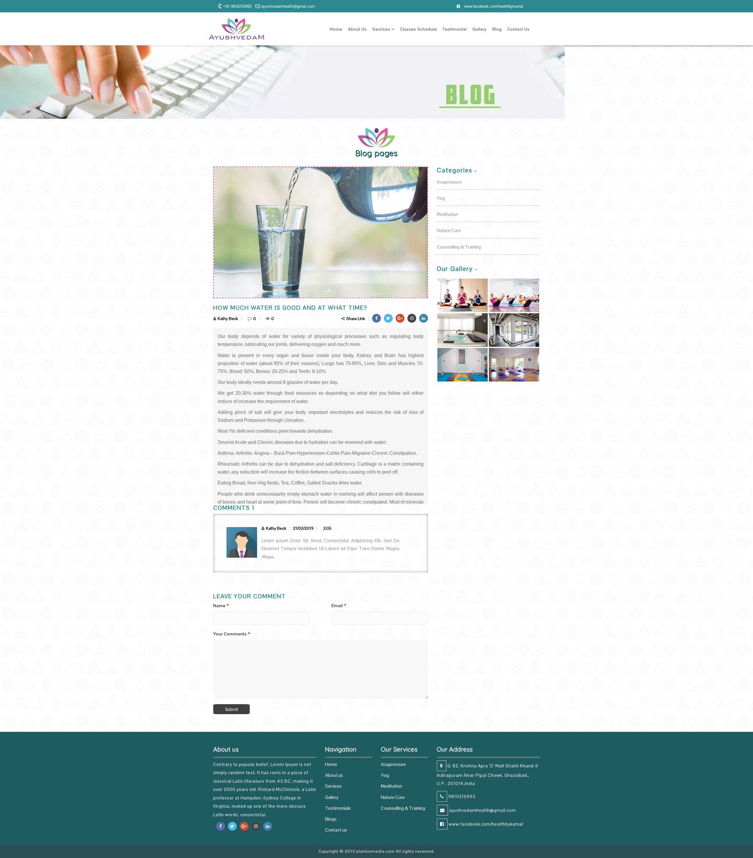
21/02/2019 (303, 528)
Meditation (391, 786)
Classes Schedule (418, 29)
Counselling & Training (403, 808)
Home (336, 29)
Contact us (336, 830)
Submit (231, 709)
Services (382, 29)
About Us (357, 29)
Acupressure (393, 764)
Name (221, 605)
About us (334, 775)
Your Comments (231, 634)
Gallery (479, 29)
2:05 (327, 528)
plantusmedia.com (375, 851)
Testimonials (338, 808)
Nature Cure (393, 797)
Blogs (330, 819)
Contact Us (518, 29)
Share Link (355, 318)
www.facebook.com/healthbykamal (493, 6)
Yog (385, 775)
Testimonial (455, 29)
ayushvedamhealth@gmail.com (482, 810)
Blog (497, 29)
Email (338, 605)
